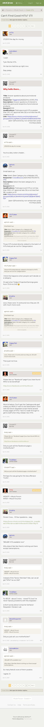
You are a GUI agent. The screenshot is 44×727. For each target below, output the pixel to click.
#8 (41, 335)
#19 (41, 640)
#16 (41, 552)
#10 (41, 389)
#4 (41, 156)
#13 (41, 482)
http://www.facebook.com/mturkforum (18, 386)
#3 (41, 126)
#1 (41, 43)
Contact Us (12, 705)
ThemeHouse (28, 719)
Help (19, 705)
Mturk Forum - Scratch (21, 699)
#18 (41, 611)
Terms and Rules (29, 705)
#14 (41, 502)
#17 (41, 584)
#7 (41, 288)
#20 (40, 677)
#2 (41, 74)
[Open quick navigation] (41, 10)
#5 (41, 206)
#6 (41, 250)
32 (29, 26)
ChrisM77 (12, 82)
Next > (33, 26)
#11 (41, 416)
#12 (41, 452)
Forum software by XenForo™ (22, 717)
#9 (41, 365)
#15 (41, 527)
